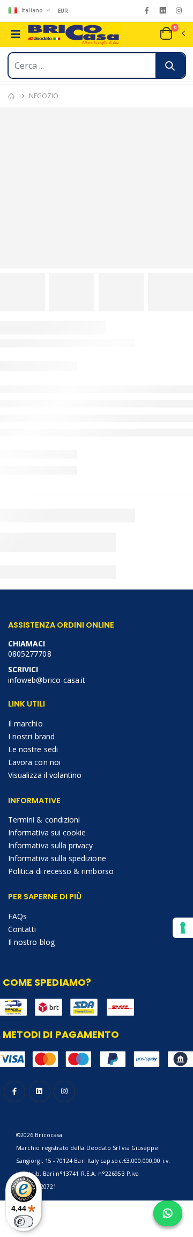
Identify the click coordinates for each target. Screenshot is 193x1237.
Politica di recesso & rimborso (61, 871)
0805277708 (29, 654)
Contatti (22, 929)
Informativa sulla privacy (50, 845)
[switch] (23, 1221)
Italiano (32, 10)
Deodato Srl (103, 1148)
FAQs (17, 916)
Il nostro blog (31, 942)
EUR (63, 10)
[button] (172, 33)
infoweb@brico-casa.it (46, 680)
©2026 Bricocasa (39, 1135)
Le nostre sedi (33, 749)
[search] (170, 65)
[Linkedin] (163, 10)
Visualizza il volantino (44, 775)
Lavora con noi (34, 762)
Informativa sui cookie (47, 832)
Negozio (43, 95)
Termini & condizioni (44, 819)
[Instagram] (179, 10)
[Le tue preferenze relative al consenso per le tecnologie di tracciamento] (183, 928)
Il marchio (25, 723)
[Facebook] (146, 10)
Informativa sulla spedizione (57, 858)
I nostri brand (31, 736)
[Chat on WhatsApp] (167, 1213)
